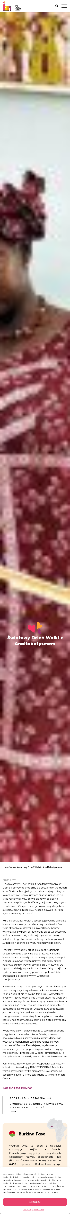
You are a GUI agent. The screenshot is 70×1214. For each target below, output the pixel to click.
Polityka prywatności (33, 1209)
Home (5, 867)
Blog (12, 867)
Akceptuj (35, 1201)
